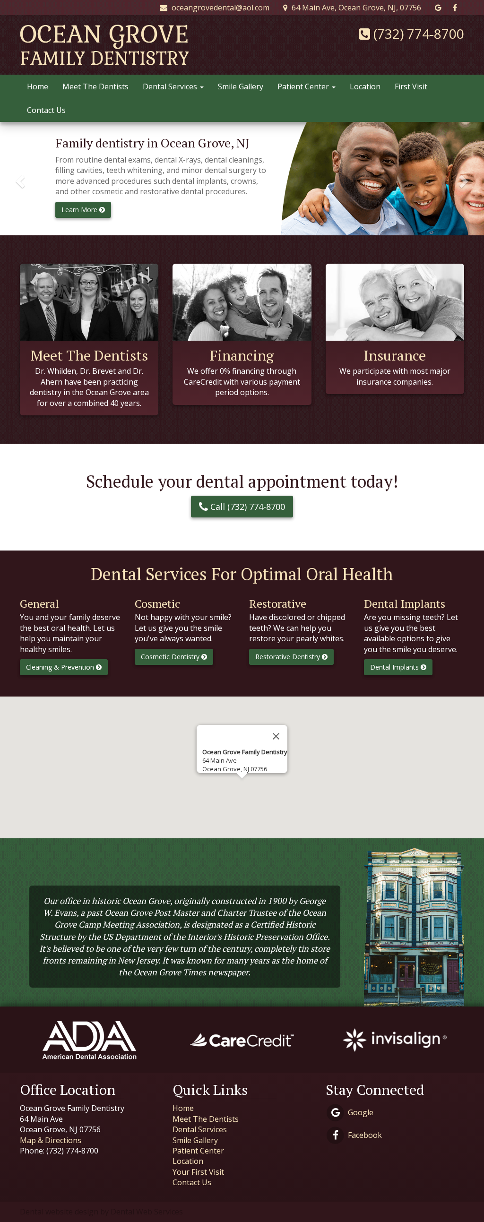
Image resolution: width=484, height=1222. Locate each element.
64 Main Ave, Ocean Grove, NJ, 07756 (355, 7)
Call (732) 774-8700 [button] (246, 506)
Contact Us (46, 110)
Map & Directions (50, 1140)
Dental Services (171, 86)
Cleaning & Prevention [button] (61, 667)
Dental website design (59, 1211)
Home (37, 86)
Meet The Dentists (95, 86)
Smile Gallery (240, 86)
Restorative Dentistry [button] (288, 656)
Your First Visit (198, 1172)
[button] (19, 178)
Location (365, 86)
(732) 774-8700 (417, 34)
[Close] (276, 736)
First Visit (411, 86)
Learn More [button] (80, 209)
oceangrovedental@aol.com (219, 7)
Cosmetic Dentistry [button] (171, 656)
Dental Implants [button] (395, 667)
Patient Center (304, 86)
